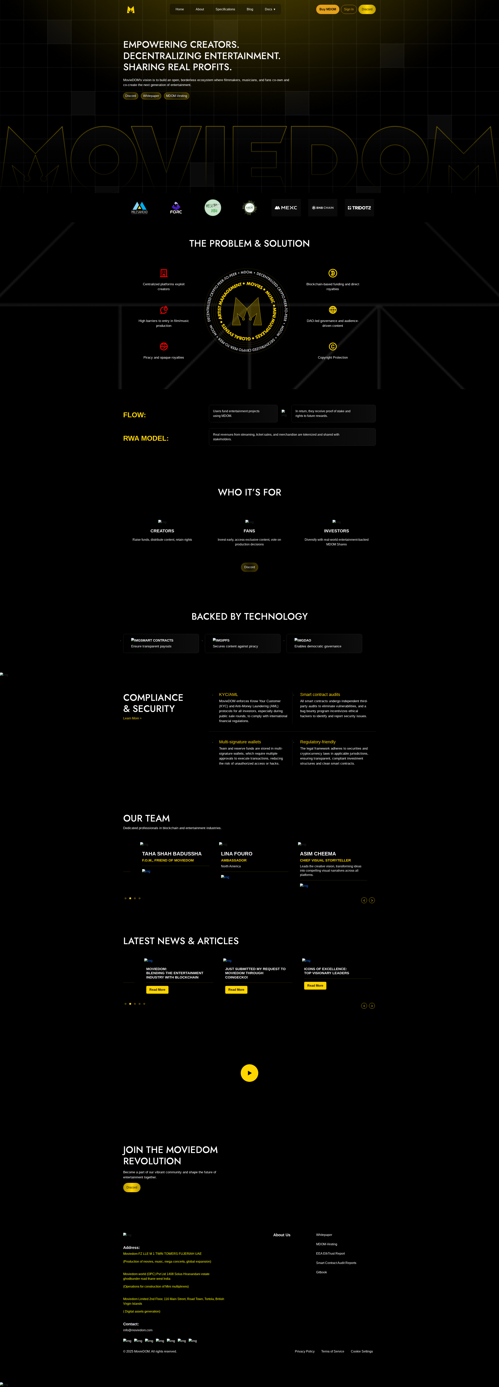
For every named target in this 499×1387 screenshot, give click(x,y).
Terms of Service (332, 1351)
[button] (125, 898)
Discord (367, 9)
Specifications (225, 9)
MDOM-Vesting (176, 95)
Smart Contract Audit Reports (336, 1263)
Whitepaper (151, 95)
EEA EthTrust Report (330, 1253)
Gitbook (321, 1272)
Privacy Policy (305, 1351)
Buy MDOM (327, 9)
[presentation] (364, 900)
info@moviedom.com (137, 1330)
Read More (200, 989)
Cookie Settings (362, 1351)
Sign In (349, 9)
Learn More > (132, 718)
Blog (250, 9)
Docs (268, 9)
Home (180, 9)
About (200, 9)
